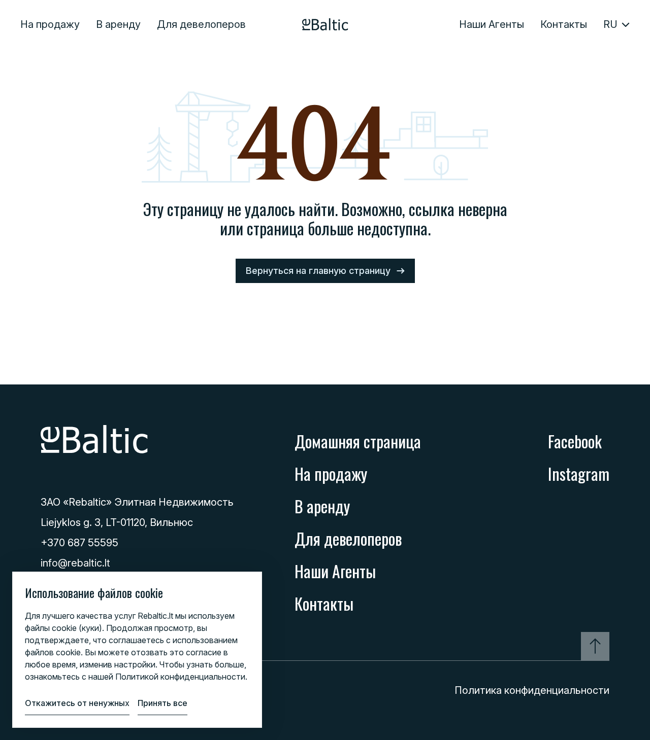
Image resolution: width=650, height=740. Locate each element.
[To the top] (595, 646)
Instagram (578, 473)
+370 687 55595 (79, 543)
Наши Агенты (491, 24)
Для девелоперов (201, 24)
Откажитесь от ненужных (77, 703)
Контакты (563, 24)
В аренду (118, 24)
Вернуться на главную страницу (318, 270)
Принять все (162, 703)
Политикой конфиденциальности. (181, 677)
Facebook (575, 441)
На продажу (50, 24)
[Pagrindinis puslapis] (325, 24)
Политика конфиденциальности (531, 690)
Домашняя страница (358, 441)
